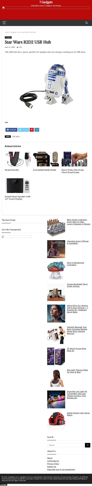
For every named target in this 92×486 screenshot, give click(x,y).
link (6, 122)
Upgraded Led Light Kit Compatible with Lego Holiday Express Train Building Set (77, 394)
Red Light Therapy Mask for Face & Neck (77, 371)
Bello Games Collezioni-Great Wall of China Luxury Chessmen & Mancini (78, 222)
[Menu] (4, 23)
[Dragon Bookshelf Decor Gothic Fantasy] (56, 292)
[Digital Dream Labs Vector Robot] (56, 421)
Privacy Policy (53, 464)
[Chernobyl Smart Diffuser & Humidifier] (56, 249)
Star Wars (15, 136)
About (49, 458)
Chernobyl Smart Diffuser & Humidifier (78, 242)
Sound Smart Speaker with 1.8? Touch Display (17, 197)
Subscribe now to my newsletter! (61, 469)
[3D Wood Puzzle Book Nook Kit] (56, 356)
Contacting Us (53, 461)
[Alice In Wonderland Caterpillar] (56, 271)
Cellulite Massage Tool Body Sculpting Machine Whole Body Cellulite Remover (77, 330)
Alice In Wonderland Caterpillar (75, 264)
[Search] (86, 23)
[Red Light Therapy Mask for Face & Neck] (56, 378)
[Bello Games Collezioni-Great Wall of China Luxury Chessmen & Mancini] (56, 228)
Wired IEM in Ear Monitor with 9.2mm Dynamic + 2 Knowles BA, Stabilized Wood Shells (77, 309)
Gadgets (13, 32)
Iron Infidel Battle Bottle (44, 170)
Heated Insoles (12, 170)
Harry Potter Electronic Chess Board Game (72, 171)
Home (7, 32)
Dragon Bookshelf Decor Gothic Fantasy (77, 285)
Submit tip (51, 467)
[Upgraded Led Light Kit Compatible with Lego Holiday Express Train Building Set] (56, 399)
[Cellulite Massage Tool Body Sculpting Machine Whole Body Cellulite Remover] (56, 335)
